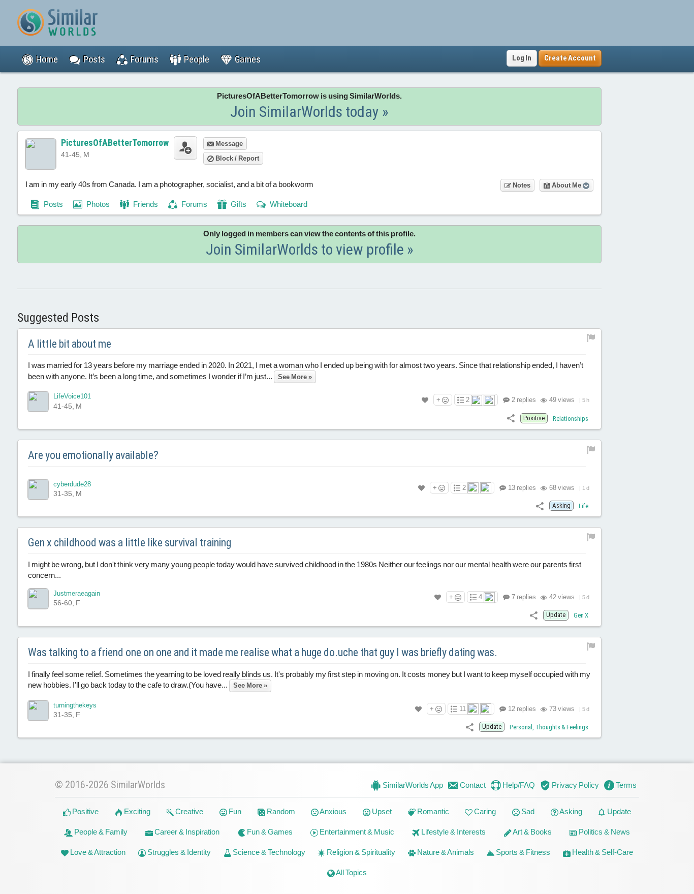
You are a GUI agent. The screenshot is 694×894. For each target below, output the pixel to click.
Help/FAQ (518, 785)
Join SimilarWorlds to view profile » (310, 249)
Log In (521, 58)
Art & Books (532, 831)
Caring (484, 811)
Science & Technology (268, 852)
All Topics (351, 872)
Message (228, 143)
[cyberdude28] (38, 489)
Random (280, 811)
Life (583, 506)
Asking (570, 811)
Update (618, 811)
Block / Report (236, 158)
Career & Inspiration (186, 831)
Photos (97, 204)
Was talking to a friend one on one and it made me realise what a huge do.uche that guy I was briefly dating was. (262, 652)
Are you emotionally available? (93, 455)
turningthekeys (75, 705)
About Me (566, 185)
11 (462, 709)
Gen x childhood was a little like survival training (129, 542)
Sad (527, 811)
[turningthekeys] (38, 710)
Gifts (237, 204)
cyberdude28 (72, 484)
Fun (234, 811)
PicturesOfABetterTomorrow (115, 142)
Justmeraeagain (76, 593)
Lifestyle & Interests (453, 831)
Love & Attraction (97, 852)
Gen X (581, 615)
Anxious (332, 811)
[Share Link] (511, 418)
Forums (193, 204)
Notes (520, 185)
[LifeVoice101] (38, 401)
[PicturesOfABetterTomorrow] (40, 154)
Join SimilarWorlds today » (309, 111)
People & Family (100, 831)
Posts (52, 204)
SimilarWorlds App (412, 785)
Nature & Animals (445, 852)
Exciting (136, 811)
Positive (85, 811)
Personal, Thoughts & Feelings (549, 727)
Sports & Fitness (522, 852)
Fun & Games (269, 831)
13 (521, 487)
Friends (145, 204)
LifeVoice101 (72, 396)
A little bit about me (69, 343)
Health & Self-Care (602, 852)
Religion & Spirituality (360, 852)
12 (521, 709)
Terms (625, 785)
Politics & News (603, 831)
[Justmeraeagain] (38, 599)
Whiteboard (287, 204)
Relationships (570, 418)
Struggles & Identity (178, 852)
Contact (472, 785)
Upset (381, 811)
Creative (188, 811)
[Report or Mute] (591, 338)
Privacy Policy (574, 785)
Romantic (432, 811)
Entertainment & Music (356, 831)
